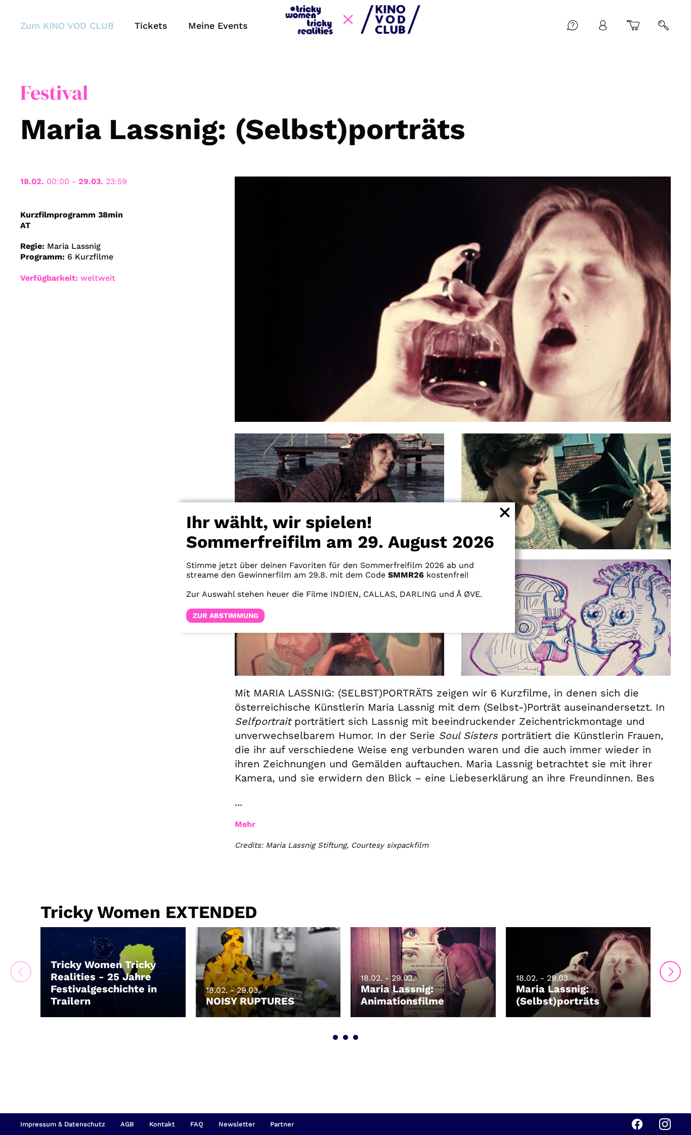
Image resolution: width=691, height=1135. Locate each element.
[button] (335, 1037)
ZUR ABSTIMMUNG (225, 616)
